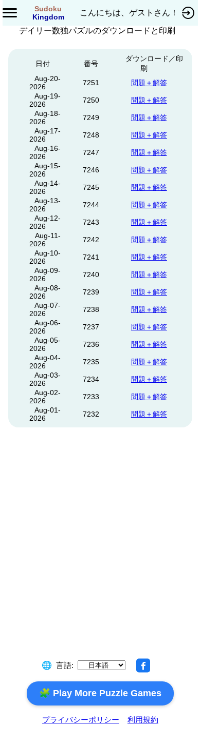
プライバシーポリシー (80, 719)
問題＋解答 (149, 83)
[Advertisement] (101, 555)
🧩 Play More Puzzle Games (100, 693)
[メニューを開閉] (10, 12)
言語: (65, 665)
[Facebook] (143, 665)
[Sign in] (188, 13)
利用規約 (142, 719)
